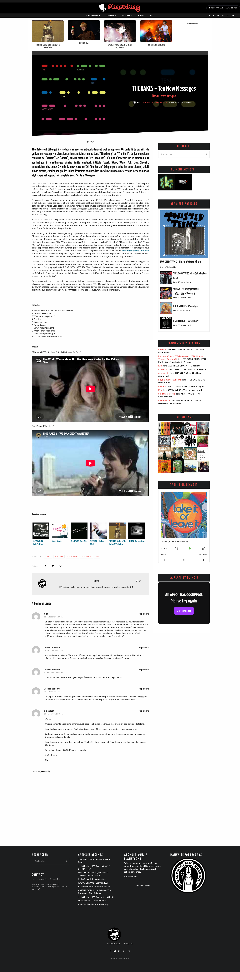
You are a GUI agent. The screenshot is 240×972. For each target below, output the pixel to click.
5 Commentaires (188, 102)
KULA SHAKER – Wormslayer (185, 306)
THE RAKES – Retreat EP (183, 186)
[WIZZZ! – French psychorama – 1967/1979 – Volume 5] (166, 293)
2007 (48, 556)
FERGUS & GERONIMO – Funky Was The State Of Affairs (183, 360)
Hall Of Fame (184, 417)
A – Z (152, 15)
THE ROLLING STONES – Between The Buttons (179, 402)
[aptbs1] (120, 31)
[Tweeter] (53, 566)
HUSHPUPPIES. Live (192, 24)
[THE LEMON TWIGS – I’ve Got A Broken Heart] (166, 277)
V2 (98, 556)
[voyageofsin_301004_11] (156, 31)
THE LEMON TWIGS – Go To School (95, 896)
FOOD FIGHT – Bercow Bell (92, 900)
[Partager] (45, 566)
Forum (141, 15)
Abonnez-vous (143, 885)
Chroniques (92, 15)
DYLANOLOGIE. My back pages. (188, 386)
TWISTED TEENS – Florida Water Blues (180, 262)
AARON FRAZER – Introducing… (93, 904)
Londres (59, 556)
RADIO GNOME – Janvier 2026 (186, 321)
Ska (46, 613)
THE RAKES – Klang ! (166, 186)
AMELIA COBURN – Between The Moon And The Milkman (94, 891)
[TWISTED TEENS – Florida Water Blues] (184, 234)
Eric (139, 102)
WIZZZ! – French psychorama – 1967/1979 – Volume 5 (93, 874)
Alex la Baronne (52, 647)
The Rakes (87, 556)
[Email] (60, 566)
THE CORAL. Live (84, 43)
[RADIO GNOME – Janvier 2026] (166, 323)
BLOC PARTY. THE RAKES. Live (156, 45)
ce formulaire (54, 879)
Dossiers (110, 15)
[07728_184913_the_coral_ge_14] (84, 30)
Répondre (144, 613)
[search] (206, 154)
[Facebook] (235, 1)
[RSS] (218, 15)
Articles (126, 15)
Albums (146, 102)
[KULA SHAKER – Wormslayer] (166, 308)
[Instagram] (114, 951)
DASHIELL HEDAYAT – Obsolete (184, 365)
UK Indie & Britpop (159, 102)
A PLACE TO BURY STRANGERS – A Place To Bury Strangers (120, 46)
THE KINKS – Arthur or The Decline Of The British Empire (48, 46)
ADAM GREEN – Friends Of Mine (94, 886)
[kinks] (48, 31)
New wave (72, 556)
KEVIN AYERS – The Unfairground (185, 390)
